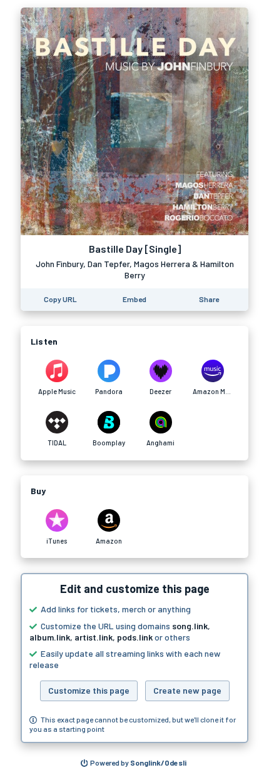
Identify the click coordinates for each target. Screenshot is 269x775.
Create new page (187, 690)
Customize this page (88, 690)
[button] (134, 658)
